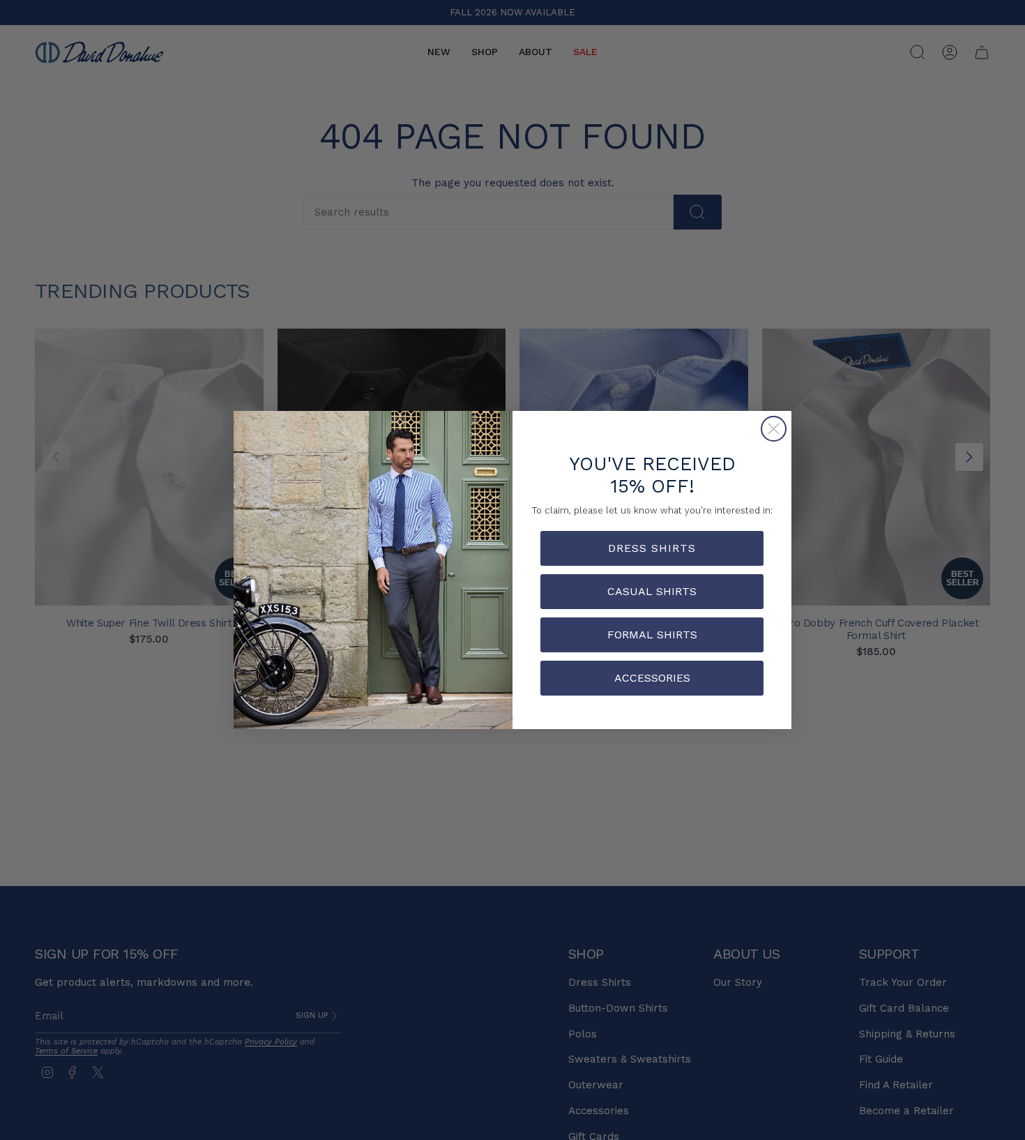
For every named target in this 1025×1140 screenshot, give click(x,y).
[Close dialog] (773, 429)
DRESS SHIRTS (652, 548)
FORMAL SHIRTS (652, 634)
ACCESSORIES (652, 677)
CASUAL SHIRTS (652, 591)
